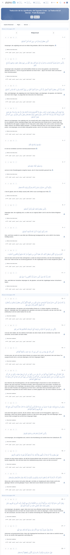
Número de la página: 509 (8, 495)
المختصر (13, 52)
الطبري (24, 52)
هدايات (34, 52)
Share (35, 17)
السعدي (17, 52)
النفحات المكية (28, 52)
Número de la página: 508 (8, 295)
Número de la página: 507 (8, 29)
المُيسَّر (10, 52)
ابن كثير (20, 52)
